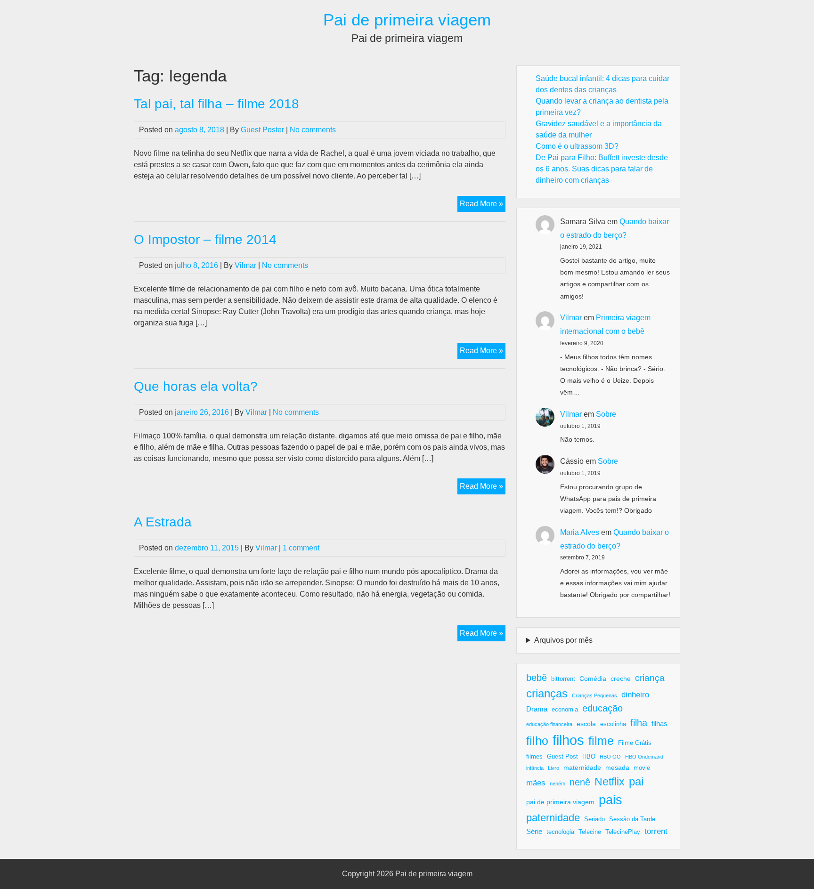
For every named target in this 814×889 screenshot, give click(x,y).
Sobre (606, 414)
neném (557, 783)
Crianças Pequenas (594, 695)
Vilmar (245, 265)
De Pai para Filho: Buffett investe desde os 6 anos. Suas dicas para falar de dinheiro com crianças (602, 169)
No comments (313, 130)
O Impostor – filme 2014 (205, 239)
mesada (617, 767)
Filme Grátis (634, 743)
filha (638, 723)
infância (535, 768)
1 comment (301, 548)
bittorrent (563, 679)
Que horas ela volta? (196, 386)
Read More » (482, 205)
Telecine (589, 832)
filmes (534, 756)
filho (537, 740)
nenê (580, 782)
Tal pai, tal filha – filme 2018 (216, 104)
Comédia (592, 678)
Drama (536, 709)
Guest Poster (262, 130)
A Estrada (163, 522)
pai (636, 781)
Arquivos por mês (563, 640)
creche (620, 678)
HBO (588, 756)
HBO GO (610, 757)
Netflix (609, 782)
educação (602, 708)
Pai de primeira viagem (407, 19)
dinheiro (635, 694)
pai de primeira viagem (560, 802)
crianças (547, 693)
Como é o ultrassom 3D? (577, 146)
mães (535, 782)
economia (565, 709)
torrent (655, 831)
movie (642, 768)
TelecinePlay (622, 832)
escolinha (613, 724)
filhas (659, 723)
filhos (568, 740)
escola (586, 723)
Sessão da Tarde (632, 819)
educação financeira (549, 724)
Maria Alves (579, 532)
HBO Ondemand (644, 757)
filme (601, 740)
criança (650, 678)
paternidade (553, 818)
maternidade (582, 767)
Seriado (594, 819)
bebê (536, 677)
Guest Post (562, 756)
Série (534, 831)
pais (610, 799)
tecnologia (560, 832)
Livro (553, 768)
